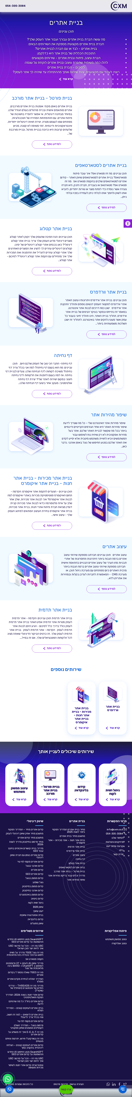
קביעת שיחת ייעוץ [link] (114, 846)
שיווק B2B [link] (38, 906)
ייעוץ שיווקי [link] (38, 911)
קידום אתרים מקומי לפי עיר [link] (30, 861)
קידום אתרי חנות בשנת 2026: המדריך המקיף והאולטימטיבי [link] (24, 996)
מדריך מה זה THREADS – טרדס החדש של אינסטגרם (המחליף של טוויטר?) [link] (26, 988)
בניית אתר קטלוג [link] (76, 863)
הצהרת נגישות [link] (77, 1084)
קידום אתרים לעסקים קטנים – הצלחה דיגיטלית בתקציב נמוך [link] (24, 1046)
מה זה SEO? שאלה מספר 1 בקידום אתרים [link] (25, 973)
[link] (128, 223)
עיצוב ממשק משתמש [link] (116, 939)
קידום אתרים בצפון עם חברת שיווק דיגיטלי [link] (26, 856)
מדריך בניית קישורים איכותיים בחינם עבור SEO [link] (25, 849)
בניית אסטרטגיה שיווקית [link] (31, 915)
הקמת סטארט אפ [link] (34, 959)
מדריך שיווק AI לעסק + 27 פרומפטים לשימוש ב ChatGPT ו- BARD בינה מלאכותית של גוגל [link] (24, 966)
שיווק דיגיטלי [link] (35, 821)
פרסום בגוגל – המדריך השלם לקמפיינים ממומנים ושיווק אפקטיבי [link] (26, 1026)
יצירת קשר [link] (118, 854)
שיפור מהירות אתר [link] (76, 879)
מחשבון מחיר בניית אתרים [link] (72, 836)
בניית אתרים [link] (77, 821)
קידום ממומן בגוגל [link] (34, 878)
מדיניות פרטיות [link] (60, 1084)
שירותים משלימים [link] (32, 931)
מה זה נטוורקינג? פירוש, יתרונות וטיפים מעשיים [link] (24, 1040)
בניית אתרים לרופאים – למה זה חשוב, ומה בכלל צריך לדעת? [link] (24, 1016)
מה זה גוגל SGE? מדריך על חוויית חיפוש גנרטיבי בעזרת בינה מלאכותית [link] (25, 954)
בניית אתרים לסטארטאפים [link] (72, 867)
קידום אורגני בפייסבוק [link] (32, 890)
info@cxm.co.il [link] (115, 829)
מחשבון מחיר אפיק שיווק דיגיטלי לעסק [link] (24, 833)
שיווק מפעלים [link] (36, 923)
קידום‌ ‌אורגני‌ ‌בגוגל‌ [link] (34, 865)
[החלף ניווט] (123, 1089)
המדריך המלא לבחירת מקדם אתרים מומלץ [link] (25, 980)
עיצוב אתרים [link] (79, 855)
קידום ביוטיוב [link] (37, 898)
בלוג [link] (121, 850)
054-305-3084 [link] (15, 6)
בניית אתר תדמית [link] (76, 846)
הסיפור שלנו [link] (117, 837)
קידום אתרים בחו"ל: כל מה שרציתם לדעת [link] (26, 1002)
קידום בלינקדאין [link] (35, 919)
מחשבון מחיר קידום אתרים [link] (30, 837)
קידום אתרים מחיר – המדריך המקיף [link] (25, 829)
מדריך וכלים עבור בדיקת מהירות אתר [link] (66, 875)
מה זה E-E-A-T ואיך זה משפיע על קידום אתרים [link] (25, 1033)
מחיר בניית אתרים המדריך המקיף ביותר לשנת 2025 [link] (68, 831)
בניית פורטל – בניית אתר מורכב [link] (69, 871)
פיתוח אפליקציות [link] (116, 931)
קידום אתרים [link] (37, 869)
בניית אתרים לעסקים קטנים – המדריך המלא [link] (24, 1009)
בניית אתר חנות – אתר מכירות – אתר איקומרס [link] (66, 841)
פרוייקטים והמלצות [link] (114, 841)
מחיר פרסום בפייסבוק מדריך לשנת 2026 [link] (26, 843)
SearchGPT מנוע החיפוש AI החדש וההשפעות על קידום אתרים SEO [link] (25, 940)
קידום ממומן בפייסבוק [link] (32, 886)
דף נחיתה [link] (80, 859)
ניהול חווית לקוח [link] (35, 902)
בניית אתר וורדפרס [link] (75, 850)
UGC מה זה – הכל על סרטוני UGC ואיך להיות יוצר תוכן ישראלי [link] (25, 947)
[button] (66, 79)
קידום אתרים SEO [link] (34, 873)
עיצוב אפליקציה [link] (119, 943)
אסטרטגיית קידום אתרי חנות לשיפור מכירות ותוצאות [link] (25, 1066)
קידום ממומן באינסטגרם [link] (31, 894)
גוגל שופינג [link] (38, 882)
